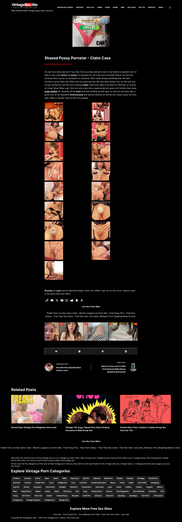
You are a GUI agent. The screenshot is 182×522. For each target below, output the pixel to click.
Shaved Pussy (66, 64)
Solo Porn (109, 496)
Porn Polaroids (138, 491)
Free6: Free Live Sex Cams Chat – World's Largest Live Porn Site (77, 313)
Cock (51, 483)
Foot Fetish (142, 483)
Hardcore (73, 487)
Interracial (99, 487)
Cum (73, 483)
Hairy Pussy (50, 487)
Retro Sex (38, 496)
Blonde (119, 478)
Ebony (113, 483)
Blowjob (130, 478)
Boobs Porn (153, 478)
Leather (128, 487)
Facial (122, 483)
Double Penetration (98, 483)
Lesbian (139, 487)
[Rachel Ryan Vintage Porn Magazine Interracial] (36, 409)
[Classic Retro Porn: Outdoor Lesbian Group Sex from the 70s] (145, 409)
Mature (160, 487)
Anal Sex (90, 7)
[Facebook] (56, 351)
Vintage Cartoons (33, 500)
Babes (115, 7)
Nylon (56, 491)
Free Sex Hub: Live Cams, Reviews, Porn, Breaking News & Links (105, 316)
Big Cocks (132, 7)
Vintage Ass (17, 500)
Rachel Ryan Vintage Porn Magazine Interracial (33, 427)
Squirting (121, 496)
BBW (122, 7)
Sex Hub (125, 514)
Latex (110, 487)
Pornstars (55, 64)
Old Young (67, 491)
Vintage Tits (63, 500)
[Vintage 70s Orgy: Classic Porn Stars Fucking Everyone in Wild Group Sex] (91, 409)
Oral (77, 491)
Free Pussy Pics (116, 313)
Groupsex (37, 487)
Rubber (49, 496)
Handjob (62, 487)
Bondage (141, 478)
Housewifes (86, 487)
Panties (109, 491)
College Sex (62, 483)
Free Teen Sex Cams (63, 316)
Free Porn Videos (88, 447)
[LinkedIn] (125, 351)
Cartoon (28, 483)
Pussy (15, 496)
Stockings (133, 496)
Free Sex (57, 514)
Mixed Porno (26, 491)
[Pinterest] (102, 351)
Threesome (158, 496)
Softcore (98, 496)
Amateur (79, 7)
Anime (99, 7)
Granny (26, 487)
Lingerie (149, 487)
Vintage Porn (50, 500)
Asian (107, 7)
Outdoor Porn (96, 491)
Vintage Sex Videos (65, 7)
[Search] (170, 7)
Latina (119, 487)
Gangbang (155, 483)
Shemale (75, 496)
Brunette (16, 483)
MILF (15, 491)
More (161, 7)
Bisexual (152, 7)
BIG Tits (142, 7)
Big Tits (86, 478)
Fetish (131, 483)
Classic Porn (40, 483)
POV (162, 491)
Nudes (47, 491)
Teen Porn (145, 496)
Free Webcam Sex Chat (89, 514)
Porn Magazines (123, 491)
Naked (38, 491)
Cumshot (83, 483)
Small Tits (86, 496)
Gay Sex (16, 487)
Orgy (85, 491)
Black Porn (108, 478)
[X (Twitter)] (79, 351)
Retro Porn (26, 496)
